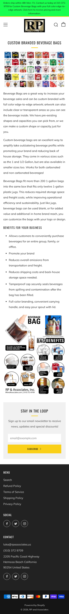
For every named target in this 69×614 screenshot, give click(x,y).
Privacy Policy (12, 504)
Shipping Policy (13, 498)
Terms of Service (13, 492)
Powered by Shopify (34, 605)
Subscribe (32, 448)
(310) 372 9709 (13, 550)
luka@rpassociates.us (17, 544)
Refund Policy (12, 486)
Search (7, 480)
